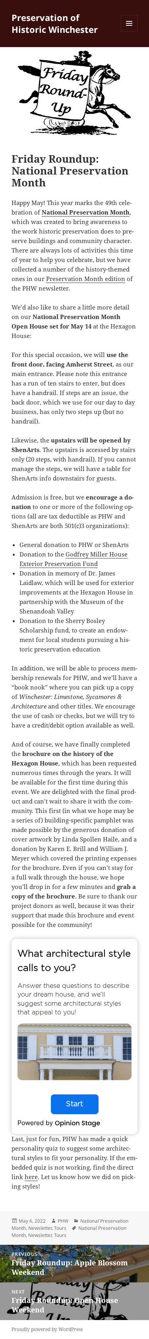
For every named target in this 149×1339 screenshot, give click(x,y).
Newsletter (40, 1228)
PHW (63, 1220)
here (31, 1177)
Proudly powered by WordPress (47, 1329)
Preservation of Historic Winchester (55, 23)
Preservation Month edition (85, 279)
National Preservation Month (86, 212)
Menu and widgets (129, 31)
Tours (60, 1228)
